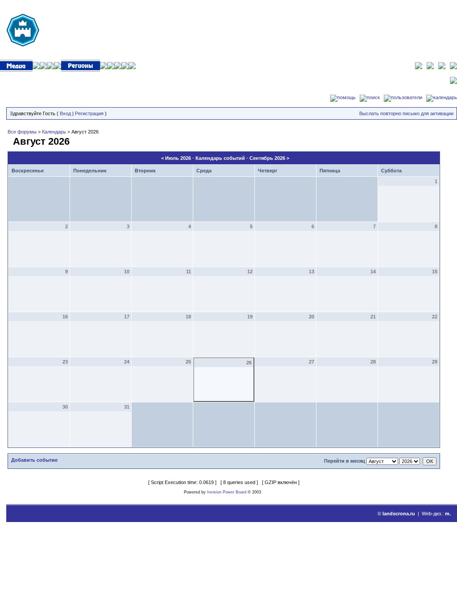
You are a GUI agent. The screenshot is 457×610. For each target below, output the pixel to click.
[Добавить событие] (9, 140)
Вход (65, 113)
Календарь (54, 131)
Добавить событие (34, 460)
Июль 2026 (178, 158)
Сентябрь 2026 (267, 158)
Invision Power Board (226, 492)
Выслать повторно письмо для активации (406, 113)
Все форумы (22, 131)
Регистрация (89, 113)
